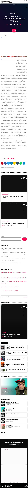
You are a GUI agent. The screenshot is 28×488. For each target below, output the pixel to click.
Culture (4, 332)
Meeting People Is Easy (7, 391)
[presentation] (1, 466)
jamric (2, 272)
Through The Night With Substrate (12, 413)
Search (2, 236)
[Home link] (7, 1)
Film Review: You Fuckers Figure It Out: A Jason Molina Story (13, 252)
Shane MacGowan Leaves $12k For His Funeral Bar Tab (15, 277)
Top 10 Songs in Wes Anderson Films (11, 334)
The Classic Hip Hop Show (11, 408)
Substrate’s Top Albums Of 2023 (11, 287)
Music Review (14, 13)
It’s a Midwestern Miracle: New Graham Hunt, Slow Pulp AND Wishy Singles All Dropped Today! (16, 364)
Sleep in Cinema (9, 425)
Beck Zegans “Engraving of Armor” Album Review (11, 263)
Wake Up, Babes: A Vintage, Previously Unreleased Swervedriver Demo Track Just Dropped (15, 347)
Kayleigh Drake (10, 158)
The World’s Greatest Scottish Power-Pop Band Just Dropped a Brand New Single (16, 358)
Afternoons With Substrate (11, 402)
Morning (4, 388)
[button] (4, 482)
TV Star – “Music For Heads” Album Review (13, 223)
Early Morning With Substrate (12, 419)
